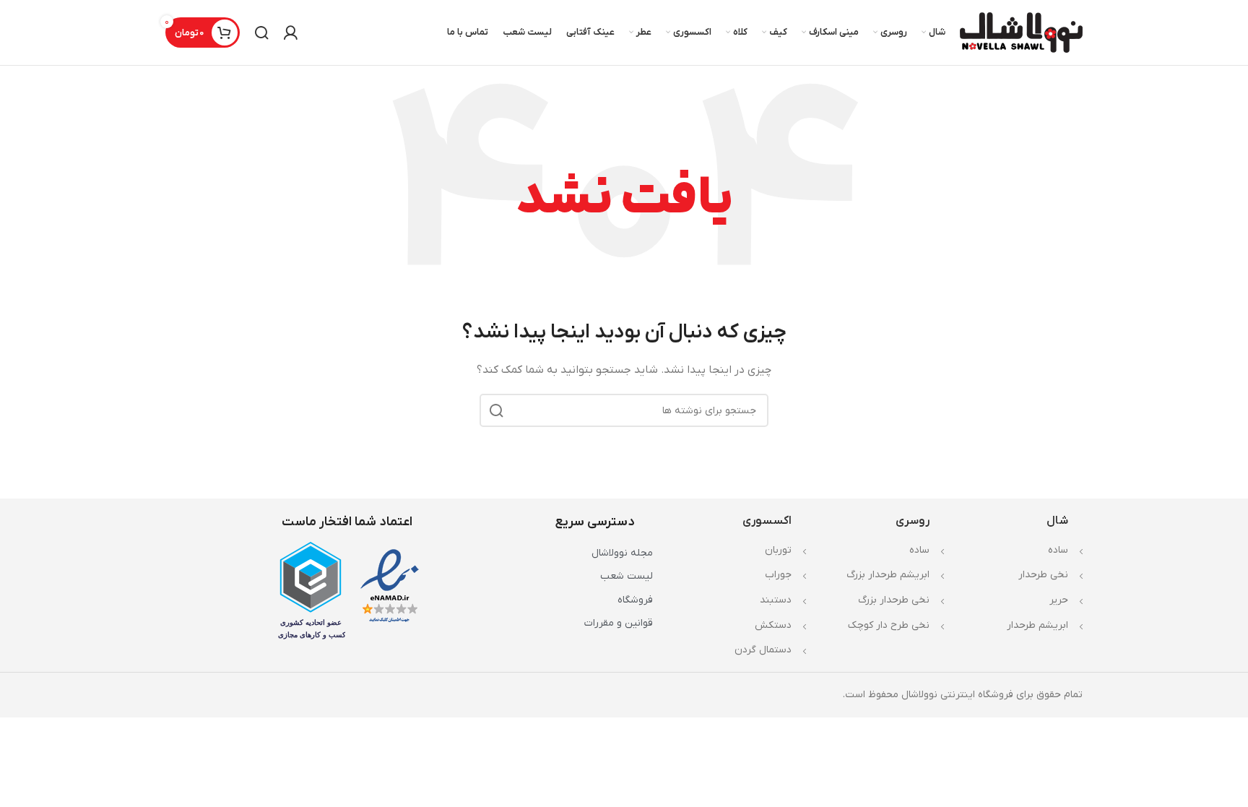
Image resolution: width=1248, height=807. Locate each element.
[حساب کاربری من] (290, 32)
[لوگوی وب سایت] (1021, 32)
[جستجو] (261, 32)
